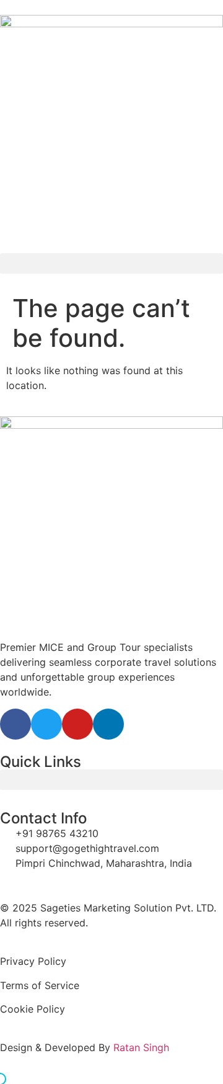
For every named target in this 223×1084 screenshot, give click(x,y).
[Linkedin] (108, 724)
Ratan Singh (141, 1047)
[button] (111, 263)
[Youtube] (77, 724)
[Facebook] (15, 724)
